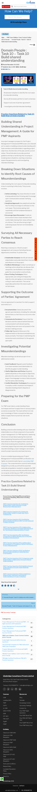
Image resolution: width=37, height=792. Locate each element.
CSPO (5, 705)
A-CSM (5, 708)
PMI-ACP (6, 719)
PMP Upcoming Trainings (8, 612)
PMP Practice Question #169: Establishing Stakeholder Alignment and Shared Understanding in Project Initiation (17, 575)
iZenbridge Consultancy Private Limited (18, 676)
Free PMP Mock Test (26, 715)
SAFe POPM (7, 711)
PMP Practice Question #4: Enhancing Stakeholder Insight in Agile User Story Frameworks (16, 513)
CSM (4, 697)
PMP (4, 703)
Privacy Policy (7, 773)
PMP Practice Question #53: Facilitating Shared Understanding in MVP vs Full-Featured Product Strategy (18, 521)
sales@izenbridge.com (26, 685)
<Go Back (5, 34)
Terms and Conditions (9, 764)
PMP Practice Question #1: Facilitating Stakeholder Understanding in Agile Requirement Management (15, 505)
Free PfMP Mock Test (26, 725)
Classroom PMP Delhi (9, 740)
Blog (21, 697)
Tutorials (22, 700)
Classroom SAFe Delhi (9, 747)
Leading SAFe (7, 700)
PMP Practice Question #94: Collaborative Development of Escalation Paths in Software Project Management (18, 544)
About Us (6, 776)
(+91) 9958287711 (13, 685)
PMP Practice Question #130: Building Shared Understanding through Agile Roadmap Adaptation (18, 567)
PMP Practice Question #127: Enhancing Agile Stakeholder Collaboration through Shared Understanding (18, 559)
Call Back (21, 785)
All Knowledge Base (18, 22)
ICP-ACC (5, 716)
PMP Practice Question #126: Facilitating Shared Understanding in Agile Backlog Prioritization (16, 552)
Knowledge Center (25, 703)
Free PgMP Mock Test (26, 723)
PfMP (5, 724)
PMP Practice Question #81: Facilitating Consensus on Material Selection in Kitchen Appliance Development (17, 536)
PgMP (5, 721)
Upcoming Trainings (25, 705)
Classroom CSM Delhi (9, 733)
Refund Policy (7, 766)
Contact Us (23, 708)
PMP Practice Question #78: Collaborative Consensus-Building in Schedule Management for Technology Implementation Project (18, 528)
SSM (4, 713)
